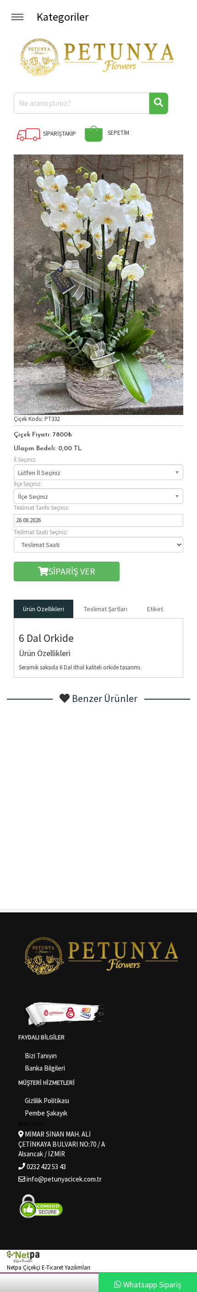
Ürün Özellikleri (43, 609)
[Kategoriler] (18, 16)
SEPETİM (117, 133)
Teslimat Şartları (105, 609)
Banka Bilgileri (45, 1068)
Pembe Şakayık (46, 1113)
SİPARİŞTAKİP (59, 134)
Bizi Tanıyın (41, 1055)
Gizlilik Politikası (47, 1100)
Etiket (155, 609)
